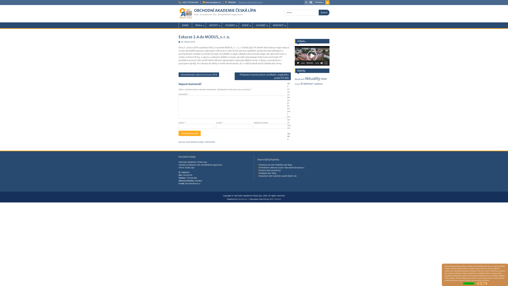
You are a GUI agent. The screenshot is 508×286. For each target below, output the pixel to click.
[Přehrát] (298, 63)
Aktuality (312, 78)
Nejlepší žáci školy (268, 173)
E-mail (219, 122)
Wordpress (243, 199)
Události (318, 83)
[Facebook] (311, 2)
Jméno (182, 122)
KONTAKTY (278, 25)
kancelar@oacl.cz (213, 2)
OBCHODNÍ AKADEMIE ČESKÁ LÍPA (225, 10)
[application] (312, 56)
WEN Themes (275, 199)
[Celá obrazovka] (326, 63)
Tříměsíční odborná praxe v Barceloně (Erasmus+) (282, 167)
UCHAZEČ (261, 25)
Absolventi (299, 79)
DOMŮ (185, 25)
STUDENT (230, 25)
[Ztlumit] (321, 63)
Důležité (297, 84)
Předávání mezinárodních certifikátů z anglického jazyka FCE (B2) (264, 76)
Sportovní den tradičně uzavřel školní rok (278, 176)
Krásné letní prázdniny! (270, 170)
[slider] (310, 63)
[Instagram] (306, 2)
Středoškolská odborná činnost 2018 (199, 74)
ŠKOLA (198, 25)
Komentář (184, 94)
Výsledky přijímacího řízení (250, 2)
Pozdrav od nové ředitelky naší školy (276, 165)
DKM (324, 79)
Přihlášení (319, 2)
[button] (312, 56)
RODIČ (245, 25)
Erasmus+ (307, 83)
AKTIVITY (213, 25)
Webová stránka (261, 122)
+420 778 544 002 (190, 2)
